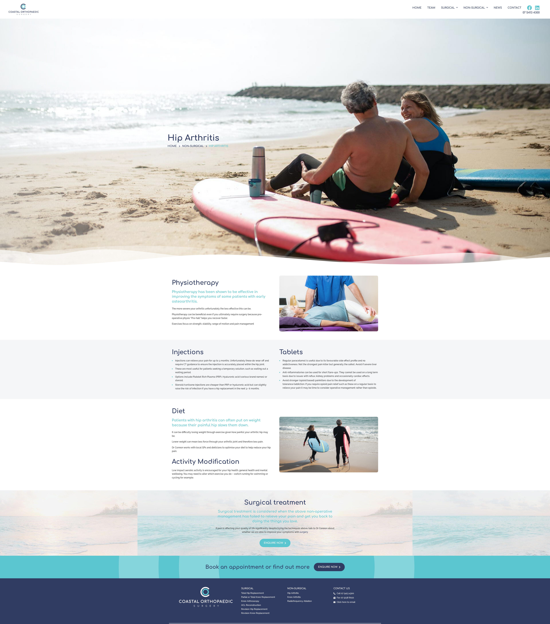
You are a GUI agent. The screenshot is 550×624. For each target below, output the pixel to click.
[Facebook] (529, 7)
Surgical (448, 7)
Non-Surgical (474, 7)
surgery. (304, 532)
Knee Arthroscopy (250, 601)
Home (417, 7)
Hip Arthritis (293, 593)
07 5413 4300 (531, 12)
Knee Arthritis (294, 597)
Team (431, 7)
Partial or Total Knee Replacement (258, 597)
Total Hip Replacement (252, 593)
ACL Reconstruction (251, 605)
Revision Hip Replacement (254, 609)
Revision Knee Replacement (255, 613)
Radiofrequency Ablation (299, 601)
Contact (514, 7)
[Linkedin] (537, 7)
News (498, 7)
